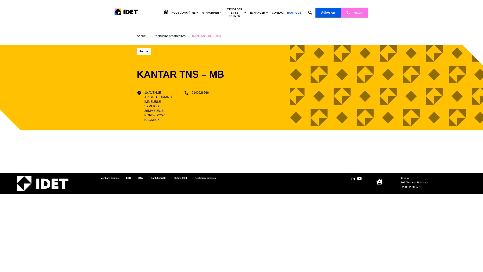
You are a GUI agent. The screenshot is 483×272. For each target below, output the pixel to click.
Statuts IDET (180, 178)
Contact (278, 12)
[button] (310, 12)
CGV (140, 178)
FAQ (128, 178)
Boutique (294, 12)
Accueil (142, 36)
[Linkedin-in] (353, 179)
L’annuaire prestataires (170, 36)
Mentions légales (110, 178)
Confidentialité (158, 178)
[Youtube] (359, 179)
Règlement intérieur (205, 178)
